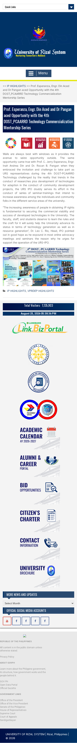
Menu (43, 73)
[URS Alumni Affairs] (35, 621)
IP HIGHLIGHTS (16, 85)
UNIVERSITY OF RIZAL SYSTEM (25, 734)
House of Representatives (13, 710)
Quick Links (10, 7)
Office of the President (11, 700)
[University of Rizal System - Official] (16, 621)
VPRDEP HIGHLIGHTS (40, 290)
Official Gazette (8, 688)
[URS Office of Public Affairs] (26, 621)
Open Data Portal (8, 685)
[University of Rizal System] (7, 621)
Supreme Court (7, 713)
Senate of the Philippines (12, 707)
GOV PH (4, 681)
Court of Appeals (8, 717)
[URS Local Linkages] (45, 621)
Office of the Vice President (14, 703)
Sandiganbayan (8, 720)
